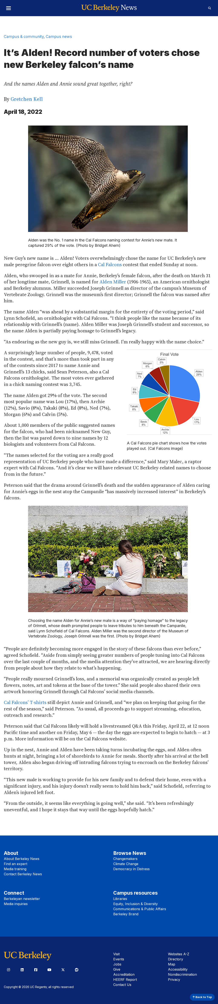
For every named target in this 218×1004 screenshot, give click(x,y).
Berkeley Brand (125, 914)
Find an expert (15, 864)
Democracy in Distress (131, 869)
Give (116, 969)
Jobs (117, 964)
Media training (15, 869)
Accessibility (178, 969)
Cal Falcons (110, 264)
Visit (116, 954)
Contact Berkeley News (23, 874)
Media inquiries (16, 904)
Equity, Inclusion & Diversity (135, 904)
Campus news (59, 36)
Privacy (174, 979)
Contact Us (122, 985)
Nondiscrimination (182, 974)
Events (118, 959)
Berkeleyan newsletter (22, 899)
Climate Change (125, 864)
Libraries (120, 899)
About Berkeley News (21, 859)
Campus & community (24, 36)
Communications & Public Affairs (139, 909)
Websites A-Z (178, 954)
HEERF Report (125, 979)
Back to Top (203, 997)
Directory (175, 959)
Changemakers (125, 859)
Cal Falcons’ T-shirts (25, 702)
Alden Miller (112, 281)
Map (171, 964)
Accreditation (124, 974)
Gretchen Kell (27, 99)
